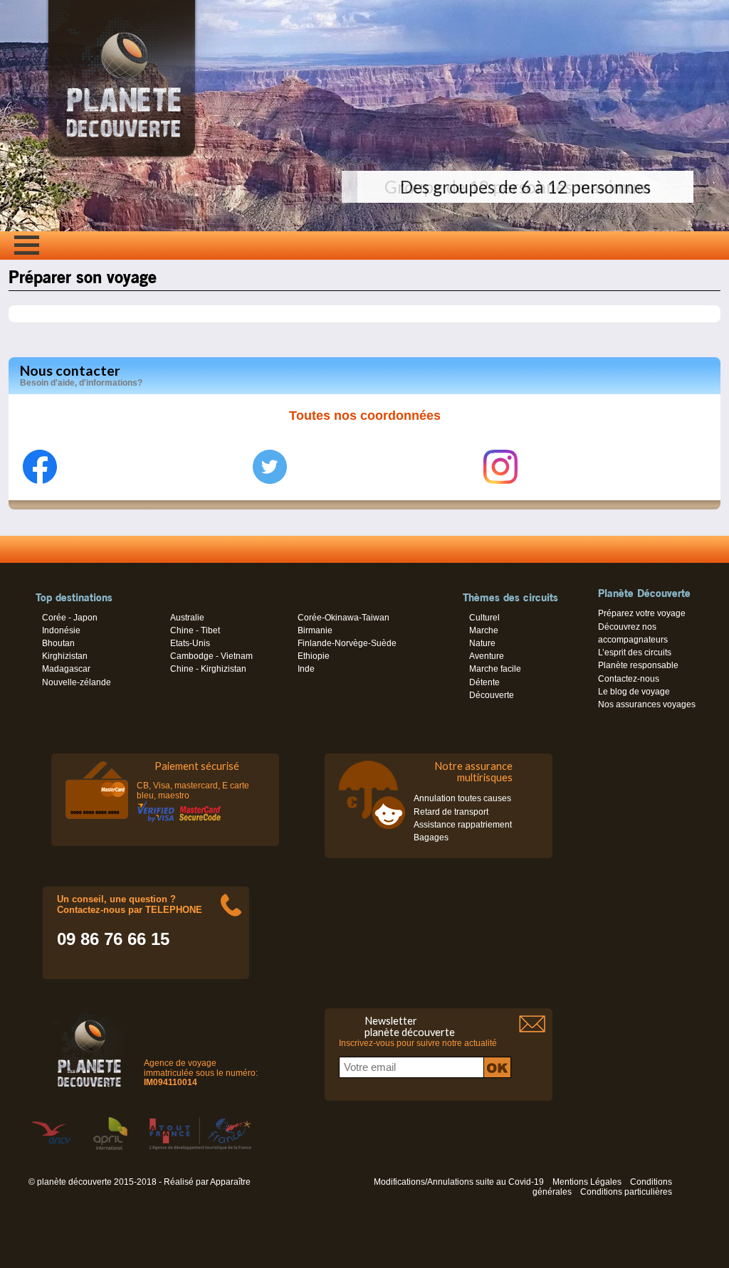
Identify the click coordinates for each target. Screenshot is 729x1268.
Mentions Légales (587, 1182)
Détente (484, 682)
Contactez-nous (628, 679)
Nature (482, 643)
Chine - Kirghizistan (208, 669)
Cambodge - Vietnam (211, 656)
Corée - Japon (70, 618)
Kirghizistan (65, 656)
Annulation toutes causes (462, 798)
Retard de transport (451, 812)
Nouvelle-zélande (76, 682)
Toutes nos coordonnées (365, 415)
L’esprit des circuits (634, 652)
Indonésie (61, 630)
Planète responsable (638, 665)
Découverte (491, 695)
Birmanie (315, 630)
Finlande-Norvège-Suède (347, 643)
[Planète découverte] (89, 1051)
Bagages (431, 837)
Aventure (486, 656)
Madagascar (66, 669)
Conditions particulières (626, 1192)
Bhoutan (58, 643)
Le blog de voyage (634, 692)
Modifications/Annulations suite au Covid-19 (459, 1182)
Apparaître (230, 1182)
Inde (306, 669)
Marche (483, 630)
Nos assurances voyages (647, 704)
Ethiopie (314, 656)
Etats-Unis (190, 643)
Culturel (484, 618)
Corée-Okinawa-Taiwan (343, 618)
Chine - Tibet (195, 630)
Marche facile (495, 669)
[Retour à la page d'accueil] (122, 157)
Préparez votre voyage (642, 613)
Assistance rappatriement (463, 825)
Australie (187, 618)
